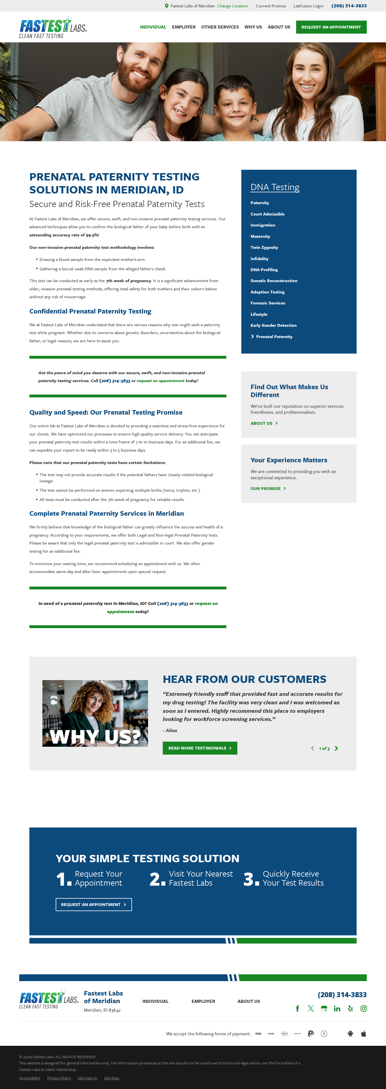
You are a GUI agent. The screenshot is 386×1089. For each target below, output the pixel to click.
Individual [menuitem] (153, 26)
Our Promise (266, 488)
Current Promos (271, 6)
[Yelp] (350, 1008)
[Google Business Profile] (324, 1008)
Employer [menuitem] (184, 26)
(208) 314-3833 (349, 5)
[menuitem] (299, 202)
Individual (155, 1001)
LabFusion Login (308, 6)
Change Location (232, 6)
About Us (261, 423)
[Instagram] (364, 1008)
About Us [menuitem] (279, 26)
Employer (203, 1001)
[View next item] (336, 748)
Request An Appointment (331, 27)
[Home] (53, 27)
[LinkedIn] (337, 1008)
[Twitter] (311, 1008)
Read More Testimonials (197, 748)
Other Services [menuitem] (220, 26)
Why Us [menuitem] (253, 26)
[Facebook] (297, 1008)
